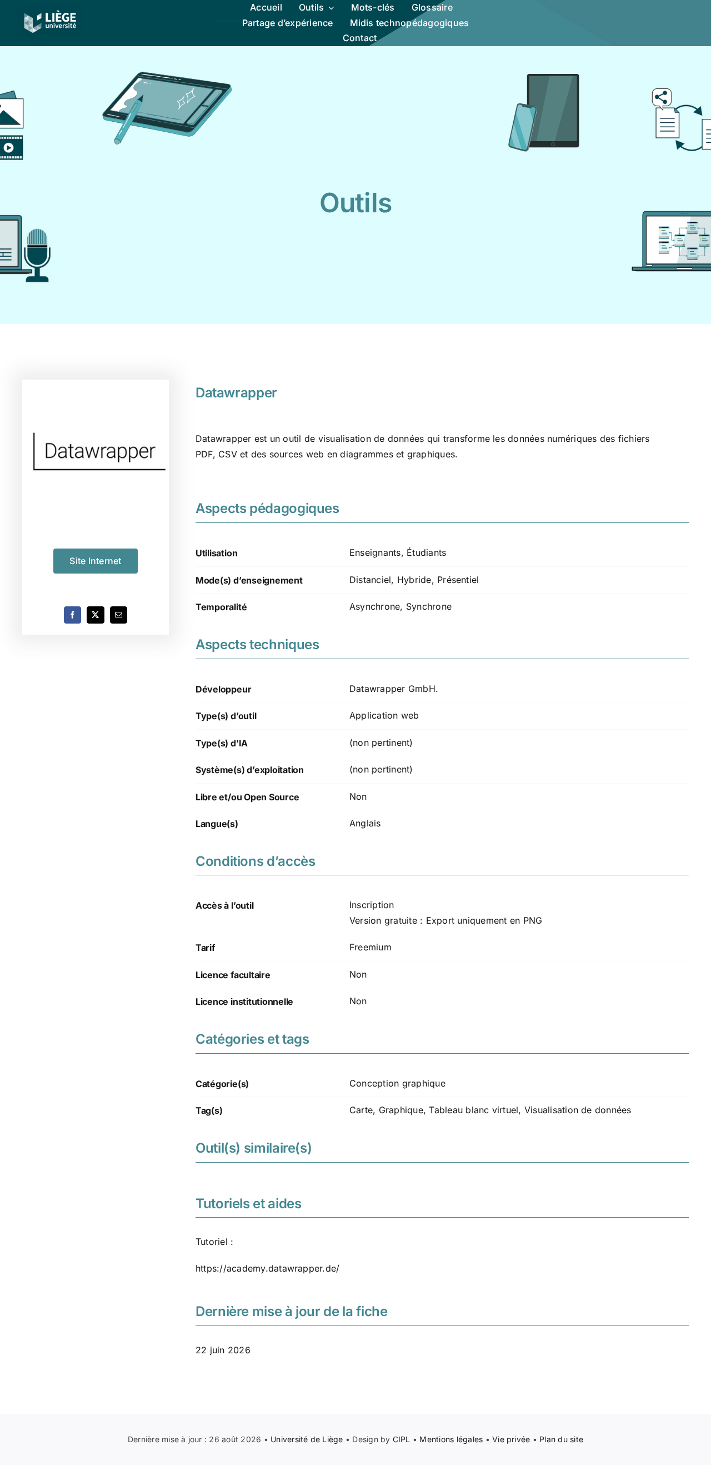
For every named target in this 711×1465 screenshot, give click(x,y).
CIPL (401, 1439)
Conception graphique (397, 1083)
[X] (95, 615)
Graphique (401, 1109)
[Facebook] (72, 615)
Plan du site (561, 1439)
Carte (361, 1109)
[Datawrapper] (95, 453)
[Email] (118, 615)
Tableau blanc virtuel (473, 1109)
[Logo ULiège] (50, 10)
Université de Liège (307, 1439)
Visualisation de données (578, 1109)
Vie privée (511, 1439)
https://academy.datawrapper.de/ (267, 1268)
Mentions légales (451, 1439)
